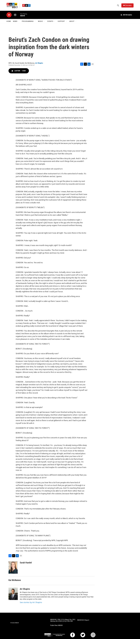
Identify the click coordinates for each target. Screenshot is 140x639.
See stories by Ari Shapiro (31, 602)
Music (40, 21)
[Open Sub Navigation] (19, 21)
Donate (128, 5)
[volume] (15, 15)
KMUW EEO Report (83, 620)
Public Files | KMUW (56, 625)
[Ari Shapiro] (13, 594)
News (15, 21)
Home (8, 21)
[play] (9, 15)
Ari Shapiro (39, 63)
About (71, 21)
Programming (28, 21)
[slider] (18, 15)
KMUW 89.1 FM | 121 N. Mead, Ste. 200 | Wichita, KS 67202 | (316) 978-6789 (62, 620)
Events (50, 21)
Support (61, 21)
